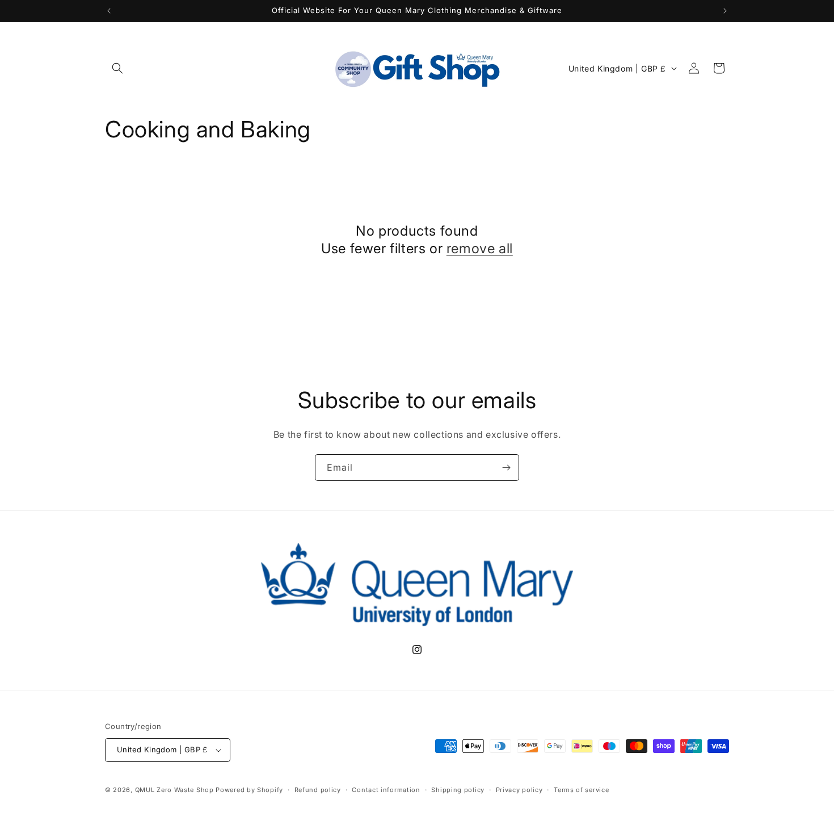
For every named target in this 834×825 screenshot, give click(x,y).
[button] (117, 68)
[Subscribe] (506, 467)
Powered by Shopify (249, 790)
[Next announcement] (725, 11)
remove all (480, 248)
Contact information (386, 790)
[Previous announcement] (108, 11)
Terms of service (581, 790)
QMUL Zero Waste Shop (174, 790)
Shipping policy (458, 790)
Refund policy (317, 790)
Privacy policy (519, 790)
